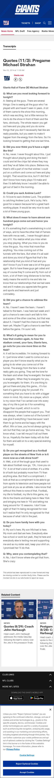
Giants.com (19, 75)
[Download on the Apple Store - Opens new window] (16, 698)
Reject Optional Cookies (27, 764)
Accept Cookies (27, 772)
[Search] (44, 23)
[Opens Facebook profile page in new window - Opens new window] (16, 79)
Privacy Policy (13, 749)
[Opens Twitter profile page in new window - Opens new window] (20, 79)
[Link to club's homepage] (6, 21)
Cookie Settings (27, 755)
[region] (27, 741)
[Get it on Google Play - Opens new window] (37, 699)
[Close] (50, 709)
